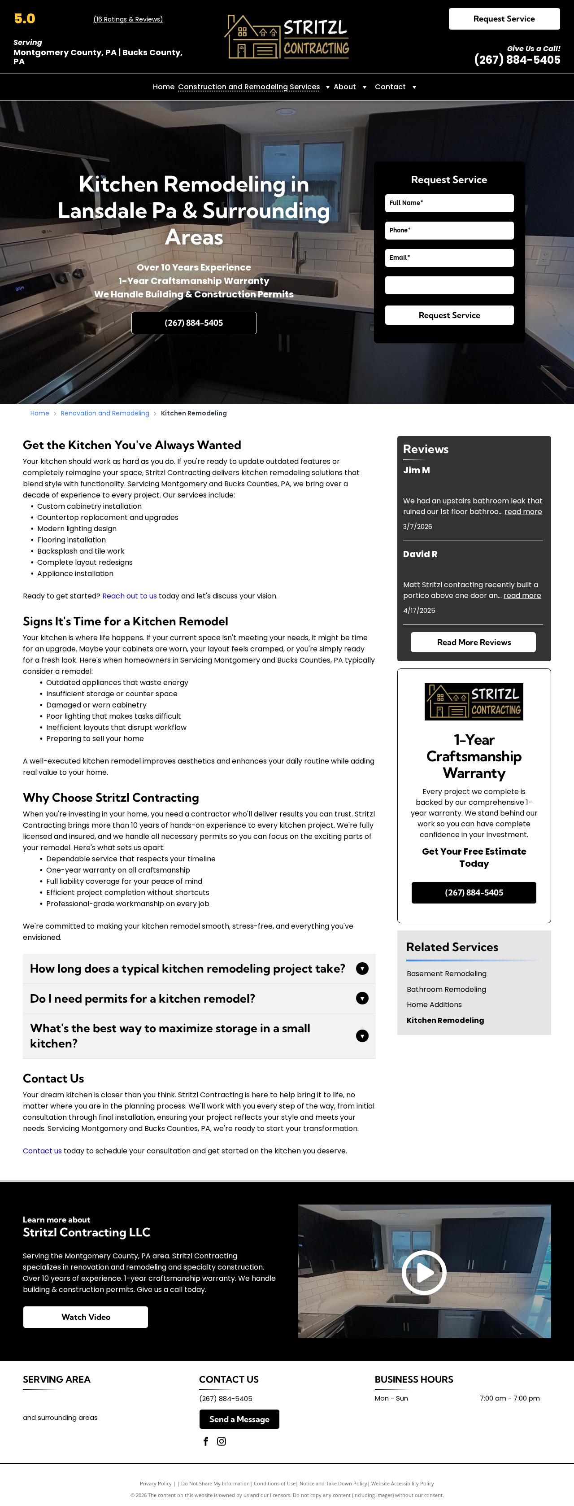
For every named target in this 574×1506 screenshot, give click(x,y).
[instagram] (221, 1442)
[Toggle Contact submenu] (414, 87)
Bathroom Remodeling (446, 990)
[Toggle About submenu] (364, 87)
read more (523, 511)
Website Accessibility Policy (402, 1483)
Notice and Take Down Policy (333, 1483)
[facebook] (206, 1442)
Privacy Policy (156, 1483)
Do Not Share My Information (215, 1483)
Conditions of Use (275, 1483)
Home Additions (434, 1005)
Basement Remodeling (447, 974)
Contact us (42, 1151)
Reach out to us (129, 596)
